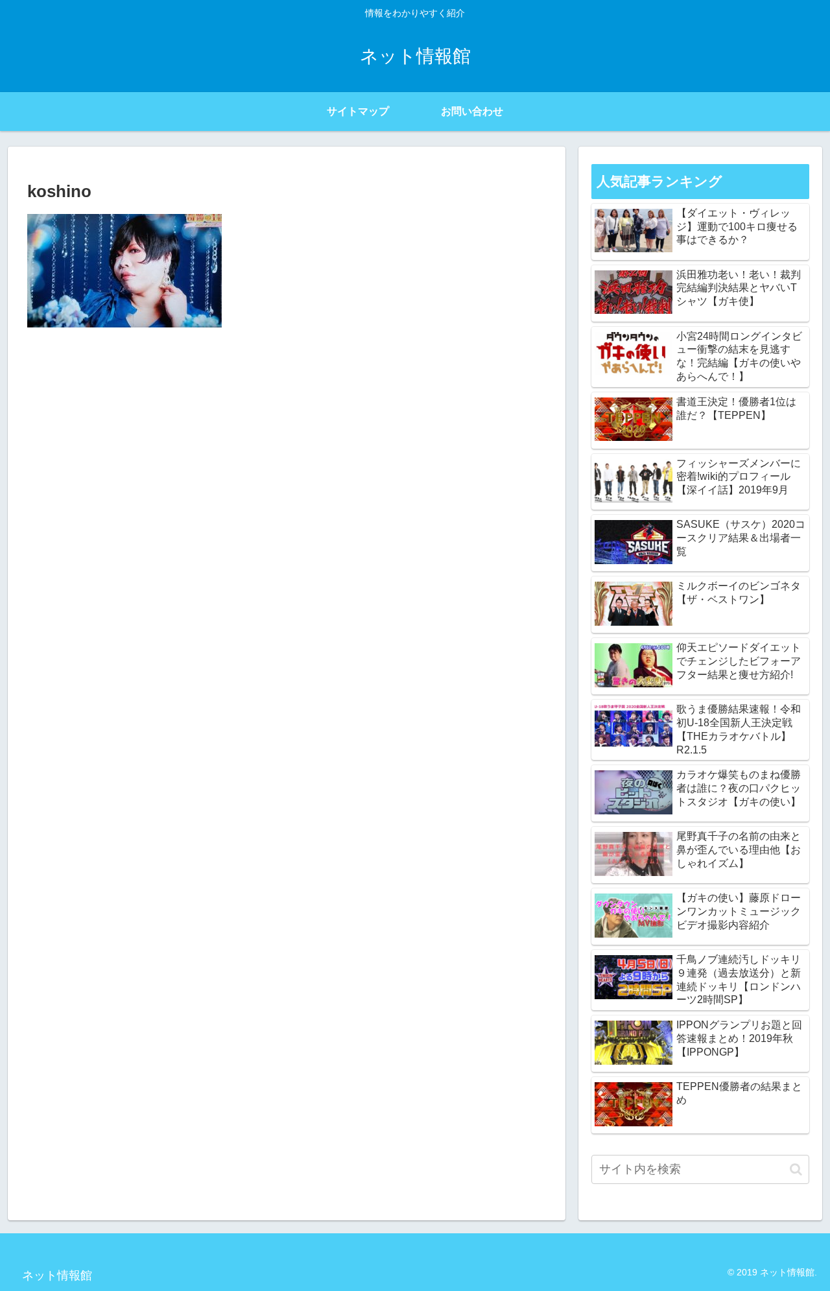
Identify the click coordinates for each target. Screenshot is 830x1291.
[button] (796, 1169)
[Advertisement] (286, 434)
